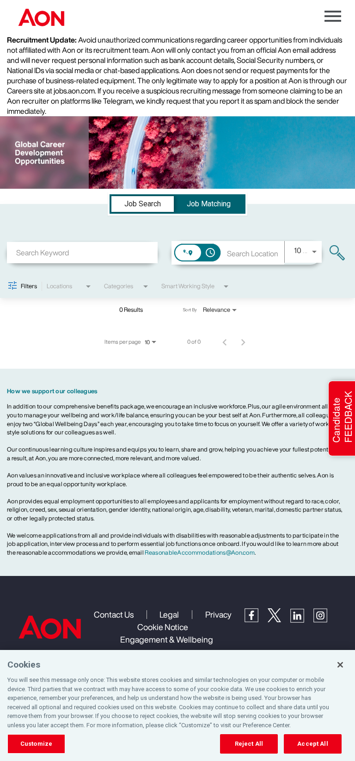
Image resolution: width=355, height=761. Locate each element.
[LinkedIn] (301, 619)
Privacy (218, 614)
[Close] (340, 665)
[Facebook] (256, 619)
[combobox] (82, 252)
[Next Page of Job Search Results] (243, 342)
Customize (36, 743)
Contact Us (114, 614)
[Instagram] (325, 619)
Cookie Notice (162, 627)
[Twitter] (279, 619)
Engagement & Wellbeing (166, 639)
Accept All (312, 743)
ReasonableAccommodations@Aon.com (200, 552)
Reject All (249, 743)
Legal (169, 614)
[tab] (142, 204)
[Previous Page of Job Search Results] (224, 342)
